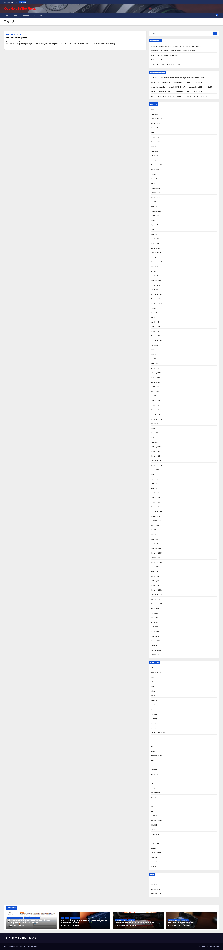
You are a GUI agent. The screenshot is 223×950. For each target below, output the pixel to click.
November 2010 (156, 511)
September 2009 (156, 562)
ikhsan (22, 41)
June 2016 (154, 266)
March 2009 (155, 576)
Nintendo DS (155, 774)
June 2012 (154, 433)
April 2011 (154, 488)
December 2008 (156, 590)
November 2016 (156, 253)
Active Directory (156, 672)
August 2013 (155, 391)
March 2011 (155, 493)
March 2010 (155, 544)
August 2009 (155, 567)
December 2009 (156, 553)
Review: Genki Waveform (159, 60)
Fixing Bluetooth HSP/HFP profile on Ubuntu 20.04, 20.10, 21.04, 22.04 (182, 82)
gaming (153, 728)
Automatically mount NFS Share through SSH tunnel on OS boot (173, 51)
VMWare (154, 857)
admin (153, 677)
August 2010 (155, 525)
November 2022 (156, 119)
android (153, 686)
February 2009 (156, 581)
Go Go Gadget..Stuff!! (158, 732)
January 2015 (155, 331)
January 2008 (155, 641)
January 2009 (155, 585)
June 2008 (154, 618)
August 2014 (155, 345)
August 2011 (155, 470)
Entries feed (155, 884)
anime (153, 691)
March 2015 (155, 322)
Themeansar (37, 946)
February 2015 (156, 327)
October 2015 (155, 299)
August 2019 (155, 169)
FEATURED (155, 723)
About (17, 15)
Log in (153, 880)
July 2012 (154, 428)
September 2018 (156, 197)
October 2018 (155, 193)
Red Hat (153, 797)
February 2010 (156, 548)
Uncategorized (156, 853)
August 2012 (155, 424)
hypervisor (154, 742)
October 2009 (155, 558)
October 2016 (155, 257)
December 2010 (156, 507)
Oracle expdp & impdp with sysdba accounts (166, 64)
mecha (153, 765)
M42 (152, 760)
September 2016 (156, 262)
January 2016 (155, 285)
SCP (152, 811)
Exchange (154, 719)
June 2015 (154, 313)
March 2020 (155, 156)
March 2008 (155, 631)
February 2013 (156, 400)
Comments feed (156, 889)
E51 (152, 709)
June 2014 (154, 354)
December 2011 (156, 456)
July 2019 (154, 174)
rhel (152, 806)
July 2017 (154, 220)
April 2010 (154, 539)
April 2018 (154, 206)
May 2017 (154, 229)
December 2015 (156, 290)
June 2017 (154, 225)
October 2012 (155, 414)
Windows (154, 866)
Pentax (153, 788)
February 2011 (155, 497)
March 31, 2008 (12, 41)
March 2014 (155, 368)
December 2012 (156, 410)
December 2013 (156, 382)
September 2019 (156, 165)
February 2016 (156, 280)
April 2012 (154, 442)
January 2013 (155, 405)
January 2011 (155, 502)
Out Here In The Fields (20, 8)
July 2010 (154, 530)
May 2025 (154, 109)
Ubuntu (18, 34)
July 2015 (154, 308)
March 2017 (155, 239)
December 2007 (156, 645)
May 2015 (154, 317)
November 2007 (156, 650)
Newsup (29, 946)
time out (12, 34)
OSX (152, 783)
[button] (213, 15)
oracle (153, 779)
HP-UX (153, 737)
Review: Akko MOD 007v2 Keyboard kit (164, 55)
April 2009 (154, 571)
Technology (155, 834)
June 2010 (154, 534)
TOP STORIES (156, 843)
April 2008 (154, 627)
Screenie (154, 816)
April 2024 (154, 114)
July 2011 (154, 474)
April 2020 (154, 151)
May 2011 (154, 484)
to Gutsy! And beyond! (16, 38)
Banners (26, 15)
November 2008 (156, 594)
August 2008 (155, 608)
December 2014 (156, 336)
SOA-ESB (154, 825)
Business (154, 700)
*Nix (7, 34)
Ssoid (152, 78)
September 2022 (156, 123)
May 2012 (154, 437)
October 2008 (155, 599)
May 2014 (154, 359)
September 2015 (156, 303)
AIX (152, 682)
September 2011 (156, 465)
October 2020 (155, 142)
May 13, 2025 (13, 925)
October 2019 (155, 160)
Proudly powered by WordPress (13, 946)
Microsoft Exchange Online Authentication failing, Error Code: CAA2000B (176, 46)
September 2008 (156, 604)
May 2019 (154, 183)
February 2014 (156, 373)
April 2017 (154, 234)
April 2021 (154, 132)
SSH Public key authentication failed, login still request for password (180, 78)
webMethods (155, 862)
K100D (153, 751)
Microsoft (154, 769)
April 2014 (154, 363)
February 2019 (156, 188)
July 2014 (154, 350)
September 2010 (156, 521)
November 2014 (156, 340)
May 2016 (154, 271)
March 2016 (155, 276)
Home (8, 15)
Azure (153, 696)
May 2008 (154, 622)
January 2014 (155, 377)
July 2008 (154, 613)
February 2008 (156, 636)
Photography (155, 793)
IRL (152, 746)
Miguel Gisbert (156, 87)
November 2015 (156, 294)
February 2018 (156, 211)
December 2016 (156, 248)
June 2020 (154, 146)
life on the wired (156, 756)
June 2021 (154, 128)
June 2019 (154, 179)
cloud (153, 705)
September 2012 (156, 419)
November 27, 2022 (122, 925)
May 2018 (154, 202)
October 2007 (155, 655)
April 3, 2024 (67, 925)
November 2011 (156, 460)
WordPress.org (156, 894)
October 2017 (155, 216)
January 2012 (155, 451)
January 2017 (155, 243)
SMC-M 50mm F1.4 (157, 820)
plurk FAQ (38, 15)
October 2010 (155, 516)
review (153, 802)
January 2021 (155, 137)
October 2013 (155, 387)
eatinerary (154, 714)
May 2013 (154, 396)
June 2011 (154, 479)
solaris (153, 829)
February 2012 (156, 447)
